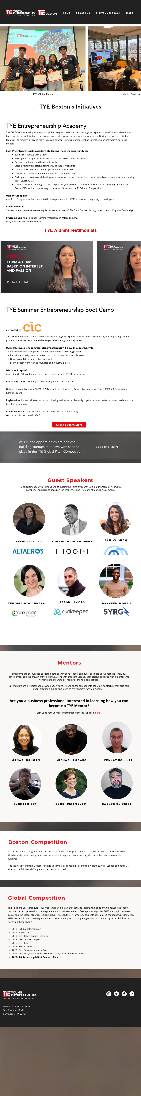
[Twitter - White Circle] (116, 993)
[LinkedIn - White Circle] (131, 993)
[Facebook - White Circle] (124, 993)
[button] (108, 13)
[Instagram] (108, 993)
